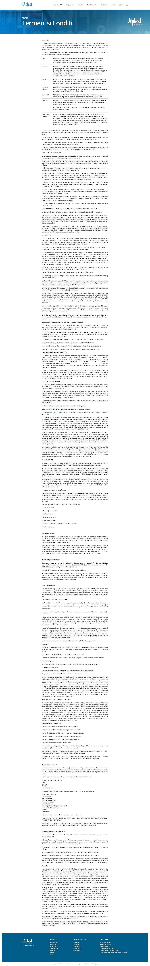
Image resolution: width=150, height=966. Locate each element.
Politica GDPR (104, 946)
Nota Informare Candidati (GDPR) (110, 950)
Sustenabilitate (92, 5)
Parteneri (104, 5)
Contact (113, 5)
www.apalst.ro (56, 325)
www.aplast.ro (53, 43)
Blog (51, 954)
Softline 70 (76, 946)
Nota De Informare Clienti (107, 948)
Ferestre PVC (58, 5)
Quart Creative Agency (92, 964)
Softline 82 (76, 950)
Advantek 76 (77, 948)
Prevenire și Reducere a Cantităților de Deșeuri (114, 952)
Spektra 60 (76, 942)
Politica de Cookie (105, 944)
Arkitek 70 (76, 944)
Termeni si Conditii (105, 942)
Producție (80, 5)
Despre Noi (69, 5)
